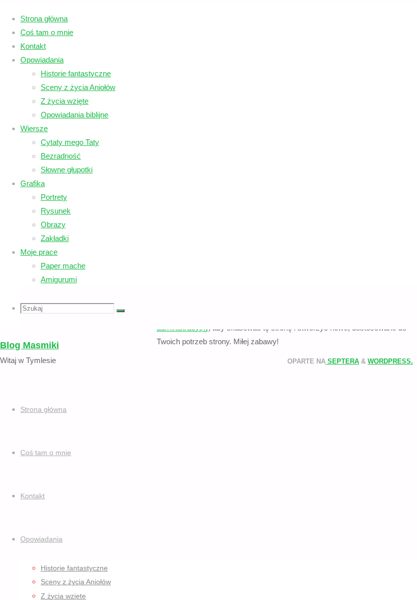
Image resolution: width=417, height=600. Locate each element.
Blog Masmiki (29, 345)
